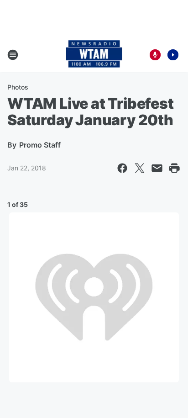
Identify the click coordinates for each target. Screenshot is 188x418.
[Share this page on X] (139, 168)
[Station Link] (94, 54)
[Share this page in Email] (157, 168)
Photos (17, 87)
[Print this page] (174, 168)
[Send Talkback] (155, 54)
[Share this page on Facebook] (122, 168)
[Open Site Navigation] (12, 54)
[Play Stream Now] (172, 54)
